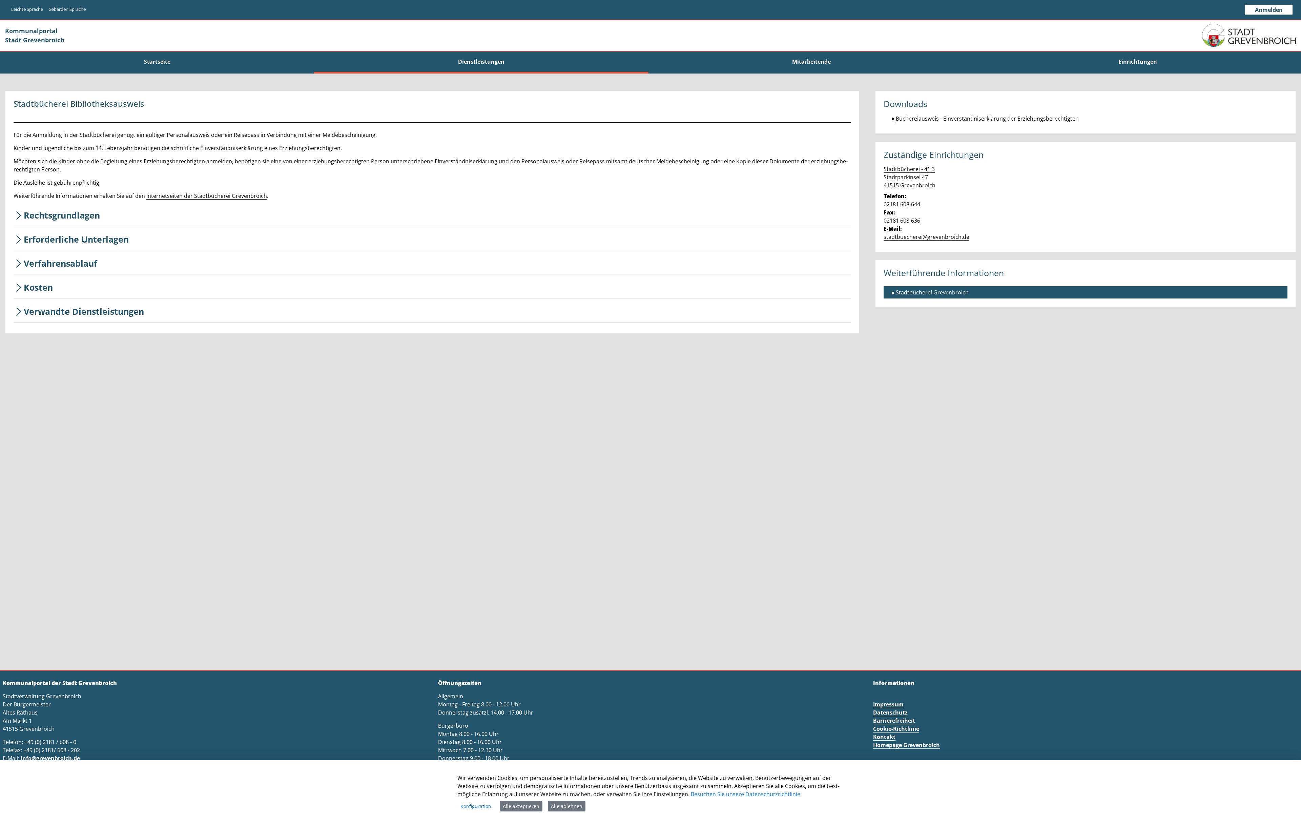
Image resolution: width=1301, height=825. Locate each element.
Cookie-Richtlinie (896, 729)
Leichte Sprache (27, 9)
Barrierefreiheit (894, 720)
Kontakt (884, 737)
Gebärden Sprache (67, 9)
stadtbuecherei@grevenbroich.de (926, 237)
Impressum (888, 704)
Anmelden (1269, 10)
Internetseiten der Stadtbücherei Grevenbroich (206, 196)
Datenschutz (890, 712)
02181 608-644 (902, 204)
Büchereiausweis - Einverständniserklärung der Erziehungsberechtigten (987, 118)
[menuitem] (157, 61)
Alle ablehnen (566, 806)
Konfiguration (475, 806)
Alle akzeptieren (521, 806)
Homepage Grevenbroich (906, 745)
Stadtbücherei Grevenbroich (932, 292)
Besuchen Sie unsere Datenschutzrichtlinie (745, 794)
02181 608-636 (902, 220)
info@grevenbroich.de (50, 758)
